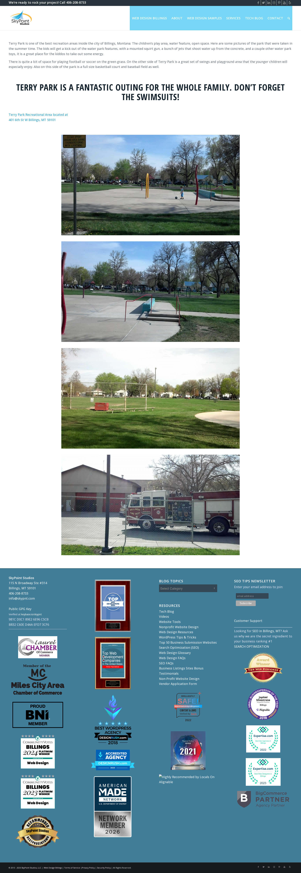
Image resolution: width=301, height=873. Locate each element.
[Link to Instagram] (273, 2)
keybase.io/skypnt (31, 614)
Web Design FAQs (172, 658)
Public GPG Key (20, 609)
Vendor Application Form (178, 684)
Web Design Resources (176, 632)
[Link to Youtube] (284, 2)
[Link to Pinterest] (279, 2)
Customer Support (248, 621)
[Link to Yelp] (289, 2)
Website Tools (170, 622)
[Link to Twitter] (263, 2)
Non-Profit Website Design (179, 679)
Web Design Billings (53, 867)
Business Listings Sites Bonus (181, 668)
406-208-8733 (18, 593)
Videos (164, 616)
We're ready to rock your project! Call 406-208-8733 (47, 2)
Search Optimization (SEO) (179, 647)
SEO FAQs (166, 663)
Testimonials (169, 673)
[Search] (288, 18)
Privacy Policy (88, 867)
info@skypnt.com (22, 598)
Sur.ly (194, 713)
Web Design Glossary (175, 653)
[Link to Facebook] (258, 2)
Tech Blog (166, 611)
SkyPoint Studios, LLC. (31, 867)
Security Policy (104, 867)
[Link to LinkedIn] (268, 2)
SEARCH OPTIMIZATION (251, 646)
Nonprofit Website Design (178, 627)
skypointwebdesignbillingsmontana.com (188, 706)
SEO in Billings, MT (266, 631)
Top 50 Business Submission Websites (188, 642)
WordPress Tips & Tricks (177, 637)
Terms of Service (72, 867)
